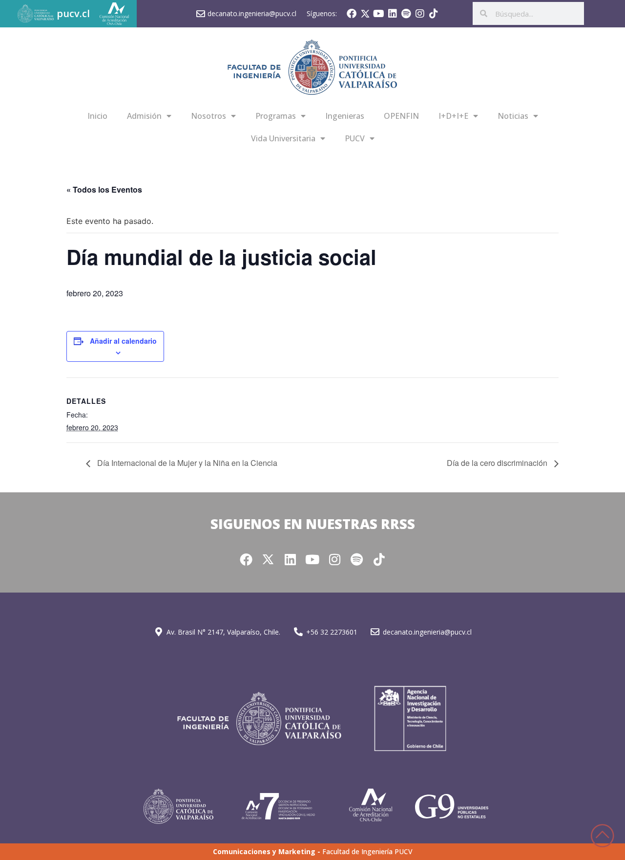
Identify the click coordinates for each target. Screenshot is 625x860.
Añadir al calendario (123, 341)
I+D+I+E (453, 115)
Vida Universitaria (283, 138)
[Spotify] (406, 14)
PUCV (355, 138)
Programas (275, 115)
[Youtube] (379, 14)
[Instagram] (420, 14)
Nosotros (208, 115)
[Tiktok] (433, 14)
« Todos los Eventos (104, 189)
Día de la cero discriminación (498, 462)
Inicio (97, 115)
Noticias (513, 115)
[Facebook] (351, 14)
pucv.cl (73, 13)
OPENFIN (401, 115)
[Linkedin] (392, 14)
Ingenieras (344, 115)
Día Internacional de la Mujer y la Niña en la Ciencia (186, 462)
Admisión (144, 115)
